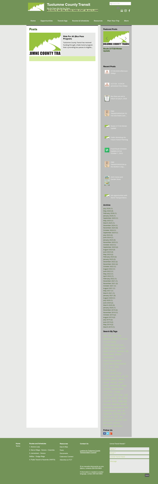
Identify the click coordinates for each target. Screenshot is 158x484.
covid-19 (106, 398)
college (124, 385)
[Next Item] (126, 38)
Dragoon (106, 348)
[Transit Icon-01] (121, 10)
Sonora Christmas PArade (112, 360)
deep (120, 398)
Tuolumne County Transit (112, 373)
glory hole (118, 420)
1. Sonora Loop (34, 447)
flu (112, 417)
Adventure (107, 339)
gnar (125, 420)
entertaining (107, 407)
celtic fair (113, 382)
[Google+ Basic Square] (111, 433)
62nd (119, 336)
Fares (62, 450)
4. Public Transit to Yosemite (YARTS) (42, 460)
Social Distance (108, 357)
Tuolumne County (109, 370)
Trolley (116, 367)
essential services (109, 410)
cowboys (114, 398)
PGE (127, 351)
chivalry (106, 385)
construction (107, 392)
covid (126, 395)
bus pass (106, 379)
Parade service (108, 354)
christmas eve (115, 385)
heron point (107, 426)
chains (120, 382)
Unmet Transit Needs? (117, 444)
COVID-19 (115, 339)
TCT (104, 367)
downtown (116, 404)
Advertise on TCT (66, 460)
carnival (106, 382)
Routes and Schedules (37, 443)
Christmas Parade (109, 342)
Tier (111, 367)
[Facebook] (129, 10)
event (119, 410)
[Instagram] (125, 10)
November (120, 351)
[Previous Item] (107, 38)
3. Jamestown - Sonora (37, 453)
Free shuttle (115, 348)
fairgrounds (107, 413)
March (123, 348)
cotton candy (118, 395)
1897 (105, 336)
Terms (18, 446)
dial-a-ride (107, 401)
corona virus (107, 395)
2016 (109, 336)
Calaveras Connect (66, 456)
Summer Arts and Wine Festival (114, 364)
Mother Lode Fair (109, 351)
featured (106, 417)
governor (117, 423)
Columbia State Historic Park (113, 345)
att (123, 376)
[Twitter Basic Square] (108, 433)
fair (124, 410)
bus (126, 376)
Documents (64, 453)
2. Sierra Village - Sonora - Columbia (41, 450)
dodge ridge (122, 401)
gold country (107, 423)
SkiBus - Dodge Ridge (37, 456)
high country (117, 426)
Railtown (118, 354)
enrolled (124, 404)
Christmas (123, 339)
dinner (114, 401)
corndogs (117, 392)
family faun (117, 413)
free (121, 417)
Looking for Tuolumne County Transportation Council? (90, 451)
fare (124, 413)
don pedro (107, 404)
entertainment (119, 407)
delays (125, 398)
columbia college (117, 389)
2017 (114, 336)
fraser (116, 417)
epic (126, 407)
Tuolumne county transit (112, 376)
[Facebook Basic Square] (104, 433)
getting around (108, 420)
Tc (108, 367)
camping (121, 379)
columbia (106, 389)
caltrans (114, 379)
